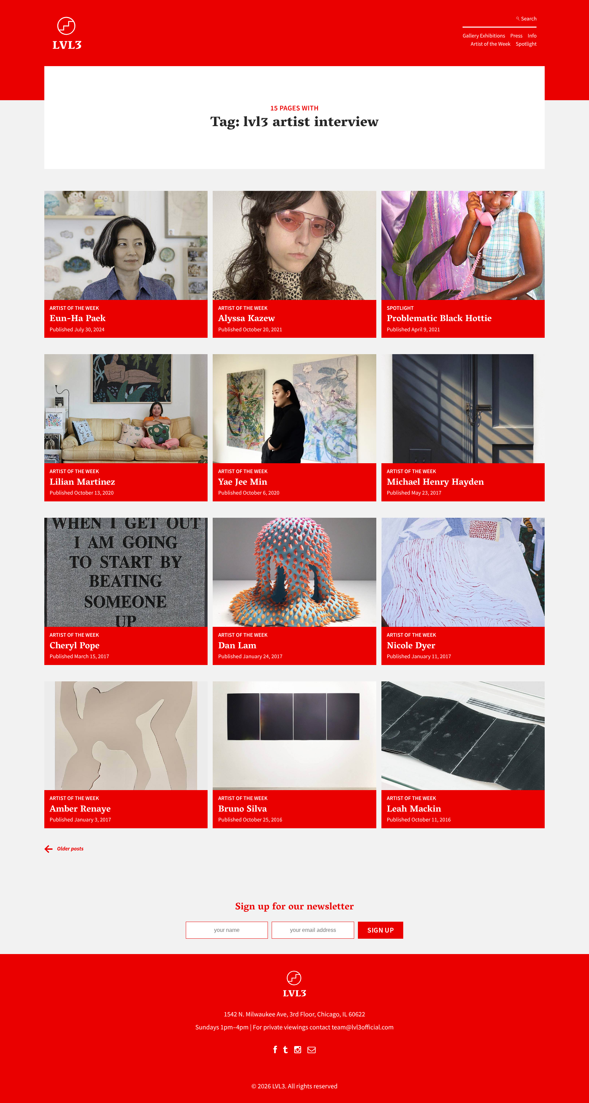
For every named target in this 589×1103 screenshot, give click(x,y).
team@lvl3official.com (363, 1027)
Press (516, 35)
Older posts (70, 848)
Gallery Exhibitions (484, 35)
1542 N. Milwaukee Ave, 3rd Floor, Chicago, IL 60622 (294, 1014)
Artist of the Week (491, 44)
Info (532, 35)
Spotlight (526, 44)
